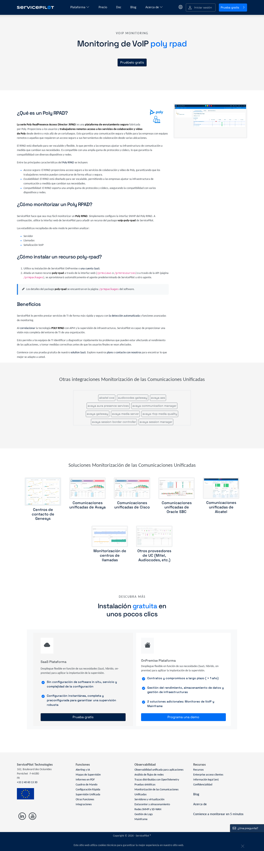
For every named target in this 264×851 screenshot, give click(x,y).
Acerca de (152, 7)
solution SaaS (78, 352)
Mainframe (140, 819)
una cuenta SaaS (89, 268)
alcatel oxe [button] (106, 398)
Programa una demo (183, 717)
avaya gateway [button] (97, 414)
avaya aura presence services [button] (108, 406)
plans (110, 352)
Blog (133, 7)
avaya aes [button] (158, 398)
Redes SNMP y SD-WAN (147, 809)
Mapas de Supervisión (88, 774)
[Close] (242, 845)
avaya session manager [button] (156, 422)
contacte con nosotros (128, 352)
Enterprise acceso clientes (208, 774)
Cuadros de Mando (86, 784)
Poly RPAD (68, 162)
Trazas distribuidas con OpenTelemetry (156, 779)
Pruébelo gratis (132, 62)
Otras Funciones (85, 799)
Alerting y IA (83, 769)
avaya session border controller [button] (114, 422)
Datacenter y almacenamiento (152, 804)
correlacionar (27, 328)
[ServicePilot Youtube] (32, 816)
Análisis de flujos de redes (149, 774)
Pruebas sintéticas (144, 784)
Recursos (198, 769)
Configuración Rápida (88, 789)
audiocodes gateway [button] (132, 398)
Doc (119, 7)
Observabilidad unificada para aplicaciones (158, 769)
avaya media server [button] (125, 414)
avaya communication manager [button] (154, 406)
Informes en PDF (85, 779)
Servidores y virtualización (149, 799)
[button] (201, 8)
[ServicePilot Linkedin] (22, 816)
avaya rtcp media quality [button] (160, 414)
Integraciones (84, 804)
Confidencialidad (202, 784)
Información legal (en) (206, 779)
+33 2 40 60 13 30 (27, 782)
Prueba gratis (230, 7)
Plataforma (78, 7)
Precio (103, 7)
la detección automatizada (124, 315)
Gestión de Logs (143, 814)
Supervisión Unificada (88, 794)
